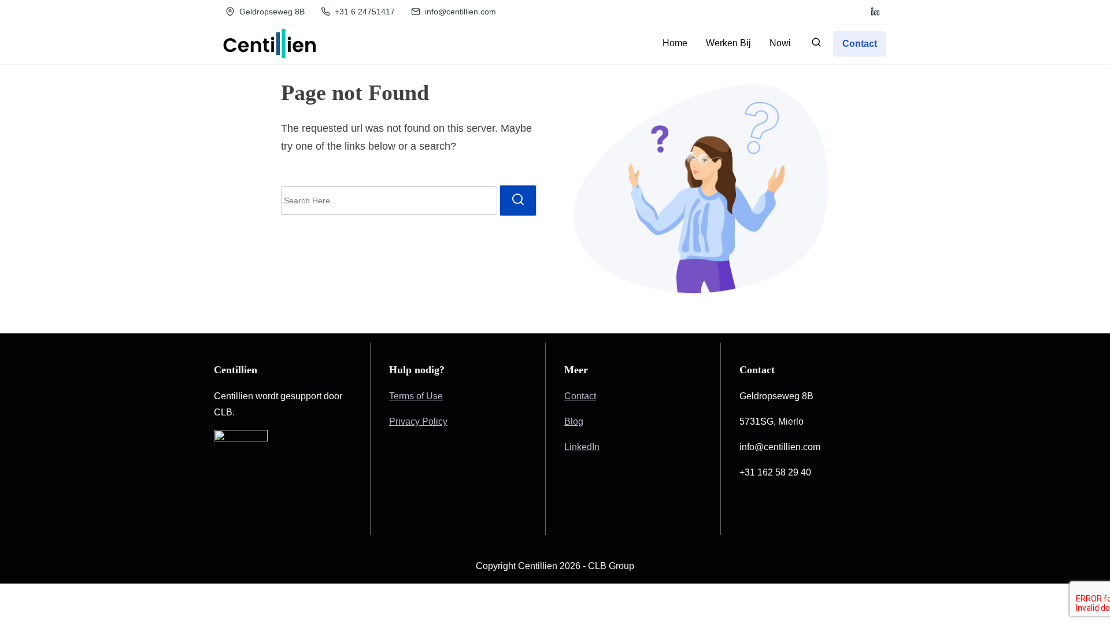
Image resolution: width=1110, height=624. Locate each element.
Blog (573, 421)
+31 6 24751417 (363, 11)
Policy (434, 421)
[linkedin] (875, 11)
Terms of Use (416, 396)
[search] (816, 44)
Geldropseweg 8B (271, 11)
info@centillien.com (459, 11)
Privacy (405, 421)
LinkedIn (582, 447)
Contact (580, 396)
